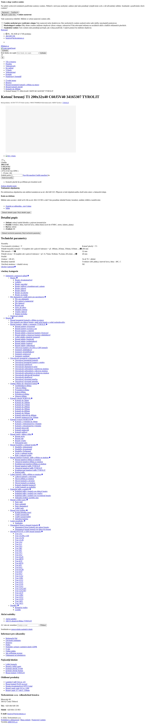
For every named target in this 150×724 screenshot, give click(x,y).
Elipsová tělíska (21, 396)
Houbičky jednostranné (23, 447)
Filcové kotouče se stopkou (25, 483)
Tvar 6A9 (18, 572)
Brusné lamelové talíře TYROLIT (27, 466)
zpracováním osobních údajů (21, 629)
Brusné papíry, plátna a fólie (21, 434)
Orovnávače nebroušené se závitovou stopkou (32, 373)
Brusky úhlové (20, 291)
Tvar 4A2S (19, 557)
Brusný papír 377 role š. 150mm (18, 690)
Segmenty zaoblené (22, 356)
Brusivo (9, 318)
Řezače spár (19, 305)
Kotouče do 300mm (22, 409)
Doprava (9, 643)
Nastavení (5, 12)
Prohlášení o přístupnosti (10, 720)
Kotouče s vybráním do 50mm (26, 422)
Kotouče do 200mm (22, 407)
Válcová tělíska (20, 388)
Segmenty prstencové (23, 354)
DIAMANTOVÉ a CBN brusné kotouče (25, 531)
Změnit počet (6, 175)
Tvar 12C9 (19, 593)
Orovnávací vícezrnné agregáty (26, 381)
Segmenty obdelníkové (23, 350)
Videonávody (11, 66)
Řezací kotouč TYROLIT (15, 673)
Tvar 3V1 (18, 553)
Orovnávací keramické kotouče (26, 360)
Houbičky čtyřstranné (23, 451)
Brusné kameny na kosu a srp (26, 329)
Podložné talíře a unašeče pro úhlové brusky (31, 491)
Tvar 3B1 (18, 548)
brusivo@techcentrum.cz (16, 714)
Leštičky (18, 282)
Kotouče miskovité (22, 430)
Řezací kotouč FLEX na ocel (16, 684)
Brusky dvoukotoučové (23, 280)
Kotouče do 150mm (22, 405)
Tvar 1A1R (19, 540)
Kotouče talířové (21, 432)
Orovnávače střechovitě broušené (27, 375)
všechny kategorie (7, 267)
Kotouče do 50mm (22, 400)
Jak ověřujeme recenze (14, 653)
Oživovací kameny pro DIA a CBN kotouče (31, 348)
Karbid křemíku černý (23, 512)
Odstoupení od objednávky (16, 655)
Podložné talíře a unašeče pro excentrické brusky (33, 496)
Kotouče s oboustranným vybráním (28, 426)
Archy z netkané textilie (24, 453)
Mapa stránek (25, 720)
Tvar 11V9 (19, 584)
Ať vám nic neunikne (9, 625)
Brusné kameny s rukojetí (24, 331)
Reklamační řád (11, 638)
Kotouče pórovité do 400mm (25, 415)
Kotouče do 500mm (22, 413)
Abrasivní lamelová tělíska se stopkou (29, 462)
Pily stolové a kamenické (24, 301)
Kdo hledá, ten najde (8, 53)
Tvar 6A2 (18, 567)
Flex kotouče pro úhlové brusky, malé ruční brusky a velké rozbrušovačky (37, 322)
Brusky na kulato (21, 295)
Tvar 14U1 (19, 603)
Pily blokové (19, 303)
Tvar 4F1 (18, 565)
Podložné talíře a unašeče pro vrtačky (29, 493)
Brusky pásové (20, 288)
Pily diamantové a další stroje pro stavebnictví (27, 297)
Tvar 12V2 (19, 597)
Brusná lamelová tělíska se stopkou (28, 460)
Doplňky (13, 605)
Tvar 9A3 (18, 574)
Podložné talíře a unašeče (19, 489)
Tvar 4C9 (18, 561)
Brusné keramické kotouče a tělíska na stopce (27, 320)
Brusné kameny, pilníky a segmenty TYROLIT (28, 324)
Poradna (9, 64)
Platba (8, 645)
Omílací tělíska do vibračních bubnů (24, 384)
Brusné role (19, 438)
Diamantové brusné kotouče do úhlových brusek (33, 529)
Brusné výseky (20, 441)
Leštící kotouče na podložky (25, 487)
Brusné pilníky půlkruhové (25, 346)
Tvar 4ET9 (19, 563)
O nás (8, 649)
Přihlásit (43, 625)
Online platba (11, 651)
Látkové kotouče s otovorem (25, 477)
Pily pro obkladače (22, 299)
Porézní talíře (20, 472)
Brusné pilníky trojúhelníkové (26, 341)
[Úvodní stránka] (8, 48)
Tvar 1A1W (19, 538)
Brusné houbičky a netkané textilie (23, 445)
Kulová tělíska (20, 392)
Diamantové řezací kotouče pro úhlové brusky (32, 527)
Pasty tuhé (19, 502)
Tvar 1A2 (18, 542)
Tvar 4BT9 (19, 559)
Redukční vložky (21, 608)
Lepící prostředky (17, 521)
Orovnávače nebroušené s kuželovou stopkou (32, 369)
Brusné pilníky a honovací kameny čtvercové (31, 333)
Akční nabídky (11, 619)
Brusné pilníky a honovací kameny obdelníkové (32, 335)
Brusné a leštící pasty (18, 500)
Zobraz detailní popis (9, 186)
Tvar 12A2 (19, 586)
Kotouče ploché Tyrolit (14, 669)
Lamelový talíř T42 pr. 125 (16, 682)
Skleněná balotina (21, 519)
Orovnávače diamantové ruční (26, 367)
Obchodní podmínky (13, 640)
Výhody (9, 70)
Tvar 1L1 (18, 544)
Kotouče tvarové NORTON (21, 419)
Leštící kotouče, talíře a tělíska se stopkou (25, 474)
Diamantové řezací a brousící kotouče (24, 525)
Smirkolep (19, 523)
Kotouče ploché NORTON (20, 398)
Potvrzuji (4, 30)
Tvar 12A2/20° (20, 589)
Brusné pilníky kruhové (23, 343)
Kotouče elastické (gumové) (25, 485)
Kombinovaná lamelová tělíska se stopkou (30, 464)
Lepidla (18, 610)
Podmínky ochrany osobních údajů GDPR (21, 647)
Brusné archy (20, 436)
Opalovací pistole (16, 316)
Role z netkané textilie (23, 455)
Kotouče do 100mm (22, 403)
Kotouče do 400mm (22, 411)
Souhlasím (14, 12)
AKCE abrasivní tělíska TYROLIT (19, 621)
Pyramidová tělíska (22, 390)
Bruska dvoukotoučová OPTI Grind (19, 686)
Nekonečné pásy (21, 443)
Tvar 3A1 (18, 546)
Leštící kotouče (11, 664)
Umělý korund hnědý (23, 517)
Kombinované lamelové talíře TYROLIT (30, 470)
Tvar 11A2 (19, 576)
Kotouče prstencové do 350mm (26, 417)
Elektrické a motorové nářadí (16, 276)
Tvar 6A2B (19, 570)
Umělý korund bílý (22, 515)
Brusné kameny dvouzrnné (25, 326)
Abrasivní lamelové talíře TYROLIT (28, 468)
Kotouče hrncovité (22, 428)
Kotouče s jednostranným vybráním (28, 424)
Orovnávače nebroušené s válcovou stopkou (31, 371)
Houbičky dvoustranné (23, 449)
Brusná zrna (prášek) (18, 510)
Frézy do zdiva (20, 307)
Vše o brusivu (11, 62)
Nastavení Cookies (39, 720)
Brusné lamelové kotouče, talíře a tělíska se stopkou (29, 458)
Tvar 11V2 (19, 580)
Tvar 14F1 (19, 601)
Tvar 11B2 (19, 578)
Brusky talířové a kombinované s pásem (30, 286)
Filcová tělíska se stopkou (24, 479)
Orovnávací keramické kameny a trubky (30, 362)
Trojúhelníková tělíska (23, 386)
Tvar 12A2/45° (20, 591)
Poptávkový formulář (13, 76)
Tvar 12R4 (19, 595)
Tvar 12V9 (19, 599)
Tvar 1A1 (18, 534)
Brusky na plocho (21, 293)
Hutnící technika (21, 314)
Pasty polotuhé (20, 504)
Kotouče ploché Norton (14, 671)
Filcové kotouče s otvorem (25, 481)
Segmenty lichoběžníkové (24, 352)
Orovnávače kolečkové (23, 365)
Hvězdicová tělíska (22, 394)
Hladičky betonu (21, 310)
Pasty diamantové (21, 506)
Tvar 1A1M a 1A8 (22, 536)
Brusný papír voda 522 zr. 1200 (17, 688)
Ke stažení (9, 68)
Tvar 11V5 (19, 582)
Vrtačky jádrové (21, 312)
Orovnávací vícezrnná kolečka (26, 379)
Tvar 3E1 (18, 551)
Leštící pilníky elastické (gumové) (27, 337)
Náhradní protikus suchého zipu (27, 498)
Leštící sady (19, 508)
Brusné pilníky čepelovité (24, 339)
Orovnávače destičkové (23, 377)
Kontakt (9, 74)
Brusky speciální (21, 284)
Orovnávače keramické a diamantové (24, 358)
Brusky (13, 278)
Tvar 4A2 (18, 555)
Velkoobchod (10, 72)
